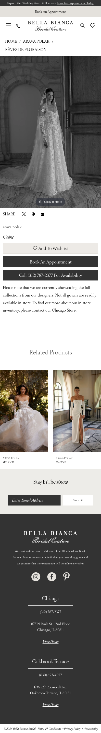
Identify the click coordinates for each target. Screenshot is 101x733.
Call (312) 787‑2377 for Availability (50, 275)
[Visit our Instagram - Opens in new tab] (35, 576)
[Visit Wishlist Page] (93, 25)
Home (11, 41)
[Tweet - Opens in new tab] (24, 213)
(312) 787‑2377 (50, 611)
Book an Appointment (51, 262)
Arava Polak (36, 41)
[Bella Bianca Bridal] (50, 26)
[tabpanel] (50, 132)
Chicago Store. (64, 310)
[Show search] (83, 25)
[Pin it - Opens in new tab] (33, 213)
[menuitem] (50, 11)
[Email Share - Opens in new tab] (42, 213)
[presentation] (24, 411)
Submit (78, 500)
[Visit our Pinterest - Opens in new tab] (66, 576)
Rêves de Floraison (26, 49)
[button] (8, 25)
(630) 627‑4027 (50, 674)
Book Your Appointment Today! (75, 3)
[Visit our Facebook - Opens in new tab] (51, 576)
